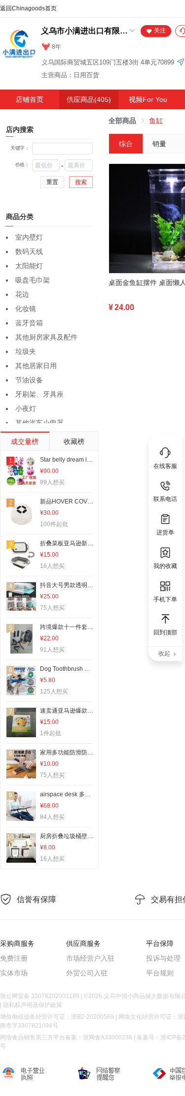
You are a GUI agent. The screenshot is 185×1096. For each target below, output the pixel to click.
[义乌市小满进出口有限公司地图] (180, 63)
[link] (122, 120)
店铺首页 (29, 99)
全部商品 (122, 121)
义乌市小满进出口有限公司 (84, 31)
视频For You (148, 99)
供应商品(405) (89, 99)
